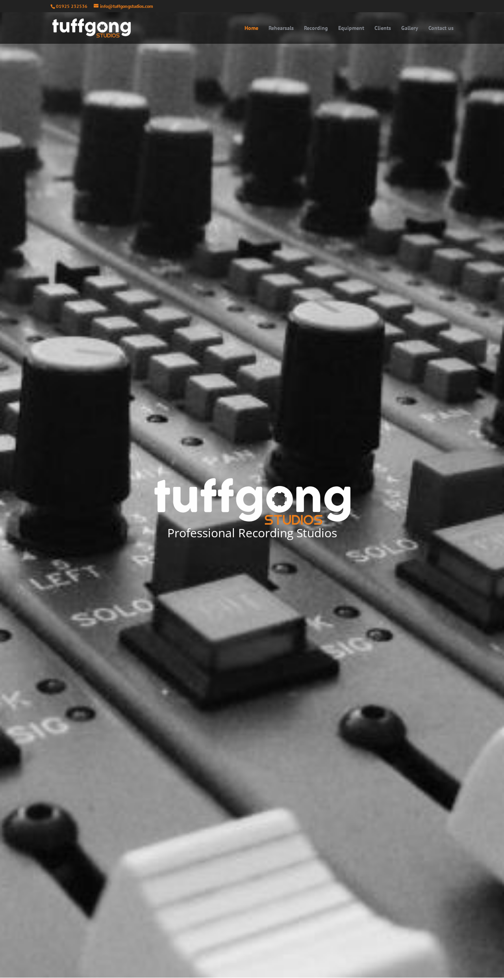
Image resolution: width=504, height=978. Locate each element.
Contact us (441, 28)
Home (251, 28)
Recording (316, 28)
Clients (382, 28)
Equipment (351, 28)
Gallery (409, 28)
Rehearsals (281, 28)
